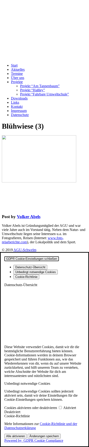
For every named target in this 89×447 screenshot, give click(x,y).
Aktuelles (18, 69)
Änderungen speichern (44, 436)
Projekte (17, 82)
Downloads (19, 98)
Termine (17, 74)
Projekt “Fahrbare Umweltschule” (44, 94)
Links (15, 102)
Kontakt (17, 106)
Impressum (19, 111)
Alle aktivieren (15, 436)
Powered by (33, 440)
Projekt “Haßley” (32, 90)
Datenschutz (20, 115)
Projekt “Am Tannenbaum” (40, 86)
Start (14, 65)
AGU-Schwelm (24, 250)
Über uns (17, 78)
